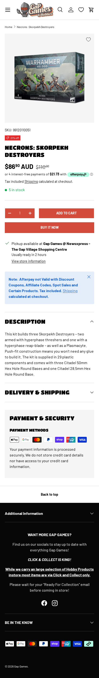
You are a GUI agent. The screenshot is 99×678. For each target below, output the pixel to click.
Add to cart (66, 213)
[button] (91, 10)
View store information (29, 261)
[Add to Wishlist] (88, 39)
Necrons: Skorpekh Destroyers (35, 26)
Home (8, 26)
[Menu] (7, 10)
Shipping (31, 181)
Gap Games (21, 666)
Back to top (49, 494)
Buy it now (50, 227)
